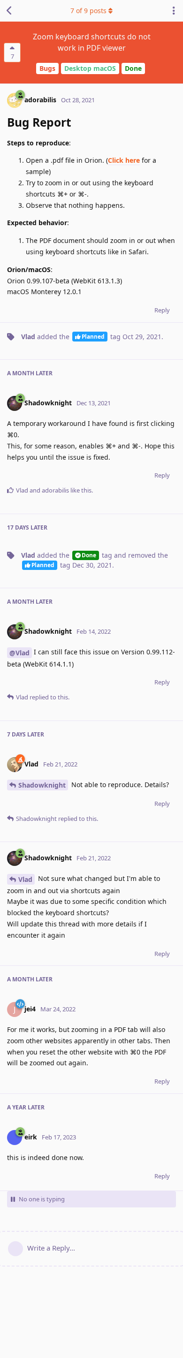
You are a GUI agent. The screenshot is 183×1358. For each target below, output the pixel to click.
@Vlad (19, 652)
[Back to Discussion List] (9, 11)
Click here (124, 160)
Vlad (25, 879)
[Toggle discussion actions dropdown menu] (173, 11)
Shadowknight (42, 785)
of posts (88, 10)
